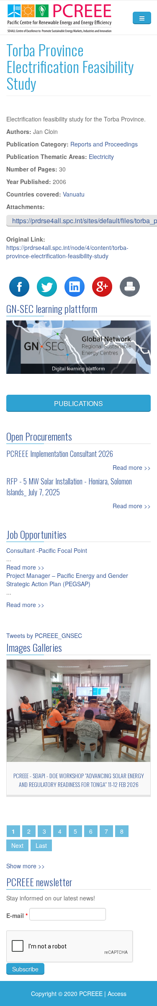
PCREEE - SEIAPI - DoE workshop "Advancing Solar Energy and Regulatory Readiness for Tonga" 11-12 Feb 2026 (78, 780)
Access (117, 993)
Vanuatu (74, 194)
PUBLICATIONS (78, 403)
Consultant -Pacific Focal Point (46, 550)
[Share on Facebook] (19, 286)
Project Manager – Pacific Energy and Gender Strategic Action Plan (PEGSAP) (67, 579)
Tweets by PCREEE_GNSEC (44, 635)
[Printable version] (130, 286)
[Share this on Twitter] (47, 286)
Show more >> (25, 866)
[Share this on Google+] (102, 286)
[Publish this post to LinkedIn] (74, 286)
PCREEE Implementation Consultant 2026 (59, 453)
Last (41, 845)
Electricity (101, 156)
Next (17, 845)
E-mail (17, 915)
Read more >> (132, 467)
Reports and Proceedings (104, 144)
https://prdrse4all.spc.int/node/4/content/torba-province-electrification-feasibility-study (67, 251)
